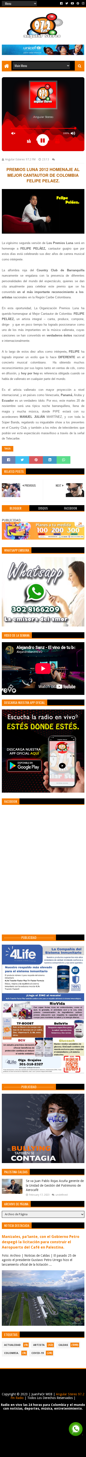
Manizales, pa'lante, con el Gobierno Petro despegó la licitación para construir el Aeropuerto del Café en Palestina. (40, 1241)
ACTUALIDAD (12, 1345)
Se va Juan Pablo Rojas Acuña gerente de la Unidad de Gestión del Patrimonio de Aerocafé (55, 1185)
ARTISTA (38, 1345)
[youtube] (72, 3)
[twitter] (66, 3)
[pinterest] (78, 3)
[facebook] (61, 3)
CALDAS (63, 1345)
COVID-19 (37, 1353)
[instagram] (82, 3)
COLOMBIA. (11, 1353)
